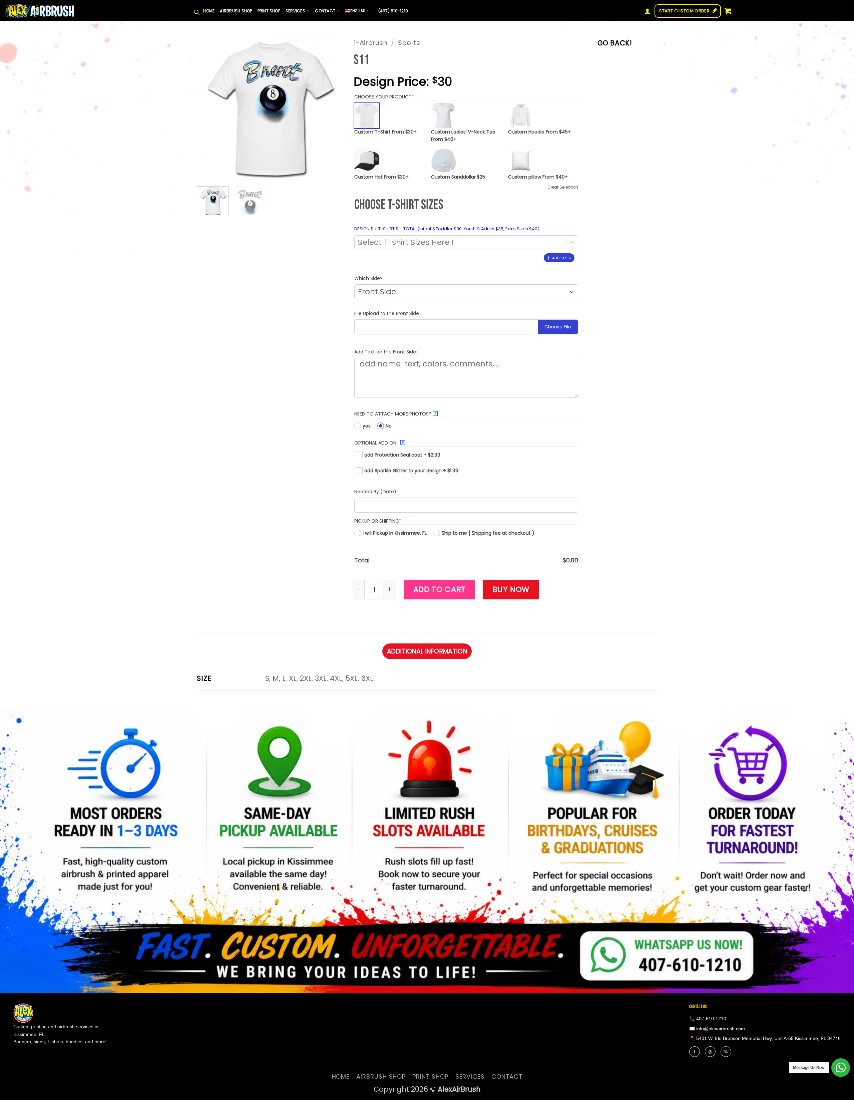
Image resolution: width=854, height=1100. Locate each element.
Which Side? (368, 278)
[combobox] (455, 242)
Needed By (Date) (375, 491)
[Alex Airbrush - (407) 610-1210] (40, 11)
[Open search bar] (196, 11)
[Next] (332, 107)
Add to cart (439, 589)
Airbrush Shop (236, 11)
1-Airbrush (370, 42)
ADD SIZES (561, 258)
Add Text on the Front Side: (385, 351)
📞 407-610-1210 (707, 1018)
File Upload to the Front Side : (387, 313)
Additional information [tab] (427, 651)
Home (209, 11)
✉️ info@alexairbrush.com (717, 1028)
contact (325, 11)
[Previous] (208, 107)
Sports (409, 42)
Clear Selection (562, 187)
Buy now (510, 589)
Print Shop (269, 11)
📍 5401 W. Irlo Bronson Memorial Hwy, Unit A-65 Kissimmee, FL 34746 (765, 1038)
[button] (648, 11)
